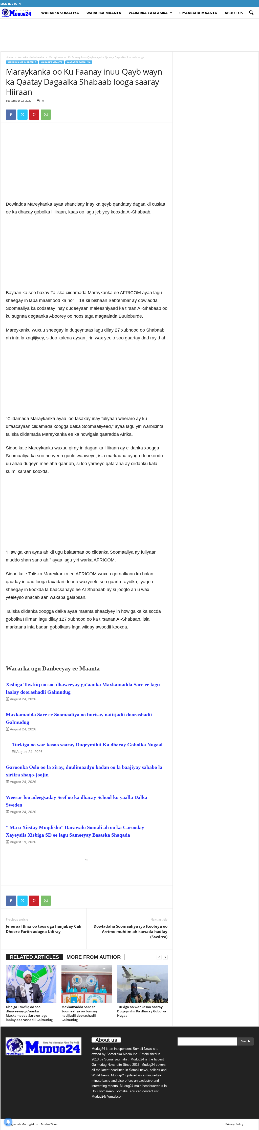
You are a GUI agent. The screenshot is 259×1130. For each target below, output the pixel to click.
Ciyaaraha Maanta (198, 12)
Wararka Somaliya (60, 12)
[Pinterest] (34, 115)
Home (9, 57)
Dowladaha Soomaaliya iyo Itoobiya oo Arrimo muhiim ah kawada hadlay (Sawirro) (130, 931)
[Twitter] (22, 115)
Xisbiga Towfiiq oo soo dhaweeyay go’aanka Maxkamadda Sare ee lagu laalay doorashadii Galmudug (83, 688)
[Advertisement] (129, 35)
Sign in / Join (11, 4)
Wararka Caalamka (148, 12)
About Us (234, 12)
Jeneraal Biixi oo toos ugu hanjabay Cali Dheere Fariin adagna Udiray (43, 929)
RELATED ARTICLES (34, 957)
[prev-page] (159, 957)
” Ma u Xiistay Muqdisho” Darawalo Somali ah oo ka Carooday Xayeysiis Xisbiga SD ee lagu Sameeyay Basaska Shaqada (75, 831)
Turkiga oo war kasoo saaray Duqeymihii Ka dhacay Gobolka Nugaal (87, 744)
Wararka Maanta (104, 12)
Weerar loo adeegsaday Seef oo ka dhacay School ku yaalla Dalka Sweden (76, 801)
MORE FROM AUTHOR (94, 957)
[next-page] (165, 957)
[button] (251, 12)
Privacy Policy (234, 1124)
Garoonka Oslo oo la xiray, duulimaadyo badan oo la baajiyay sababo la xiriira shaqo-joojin (84, 770)
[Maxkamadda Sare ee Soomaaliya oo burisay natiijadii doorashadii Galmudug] (86, 984)
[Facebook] (11, 115)
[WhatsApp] (46, 115)
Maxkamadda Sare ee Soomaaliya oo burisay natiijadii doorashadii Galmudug (79, 718)
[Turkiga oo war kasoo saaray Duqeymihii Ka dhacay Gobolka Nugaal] (142, 984)
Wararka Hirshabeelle (31, 57)
